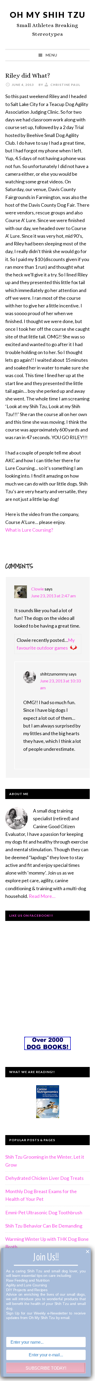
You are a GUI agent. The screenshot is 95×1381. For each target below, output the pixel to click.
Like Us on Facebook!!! (31, 915)
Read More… (42, 896)
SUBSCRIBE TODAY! (46, 1368)
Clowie (37, 588)
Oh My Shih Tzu (48, 14)
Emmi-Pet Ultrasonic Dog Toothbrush (43, 1212)
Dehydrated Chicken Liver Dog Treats (44, 1178)
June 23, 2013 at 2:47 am (53, 595)
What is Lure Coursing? (29, 530)
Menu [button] (51, 55)
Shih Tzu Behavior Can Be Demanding (43, 1226)
